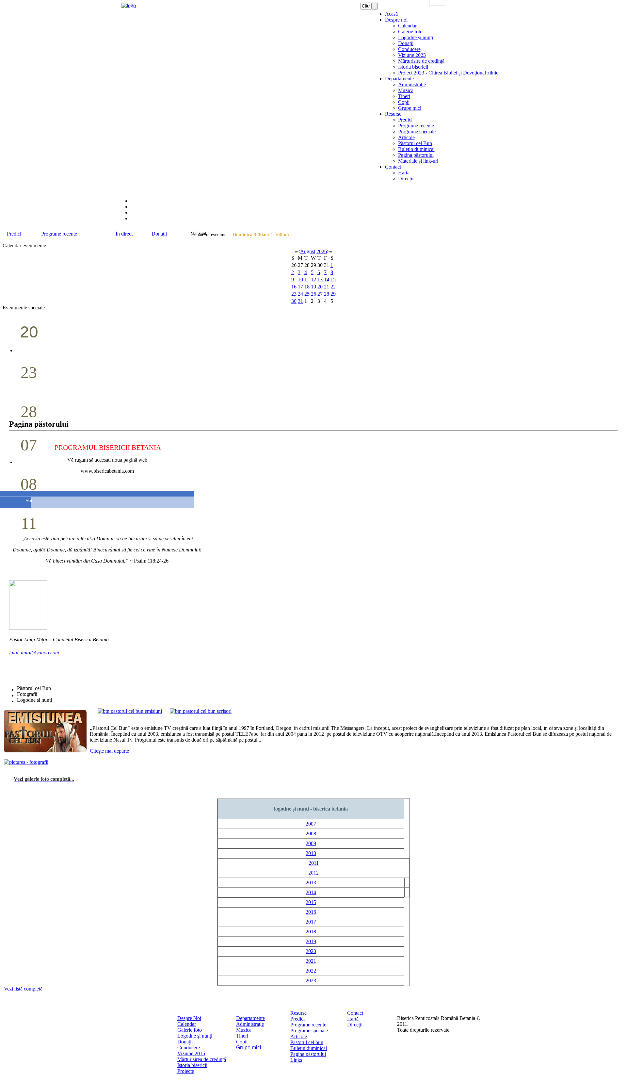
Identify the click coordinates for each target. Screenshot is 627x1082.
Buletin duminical (308, 1048)
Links (296, 1060)
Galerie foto (189, 1030)
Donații (185, 1041)
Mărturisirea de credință (201, 1059)
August (307, 251)
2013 (311, 882)
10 (300, 279)
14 (326, 279)
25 (307, 294)
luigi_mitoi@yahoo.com (34, 652)
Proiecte (185, 1071)
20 (320, 286)
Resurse (298, 1013)
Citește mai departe (109, 751)
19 (313, 286)
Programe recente (308, 1024)
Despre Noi (189, 1018)
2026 (321, 251)
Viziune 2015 (191, 1053)
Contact (355, 1013)
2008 (311, 833)
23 (294, 294)
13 (320, 279)
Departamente (250, 1018)
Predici (297, 1019)
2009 (311, 843)
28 (326, 294)
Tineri (242, 1036)
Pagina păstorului (308, 1054)
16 (294, 286)
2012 (313, 873)
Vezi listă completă (23, 989)
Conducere (188, 1047)
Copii (242, 1041)
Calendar (186, 1024)
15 (333, 279)
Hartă (353, 1019)
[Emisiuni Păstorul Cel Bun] (130, 711)
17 (300, 286)
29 (333, 294)
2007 (311, 824)
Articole (298, 1036)
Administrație (250, 1024)
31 (300, 301)
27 (320, 294)
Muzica (243, 1030)
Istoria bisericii (192, 1065)
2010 (311, 853)
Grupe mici (248, 1047)
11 (306, 279)
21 (326, 286)
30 (294, 301)
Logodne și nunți (194, 1036)
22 (333, 286)
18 (307, 286)
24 (300, 294)
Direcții (354, 1024)
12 (313, 279)
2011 (314, 863)
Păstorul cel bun (306, 1042)
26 (313, 294)
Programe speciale (309, 1030)
